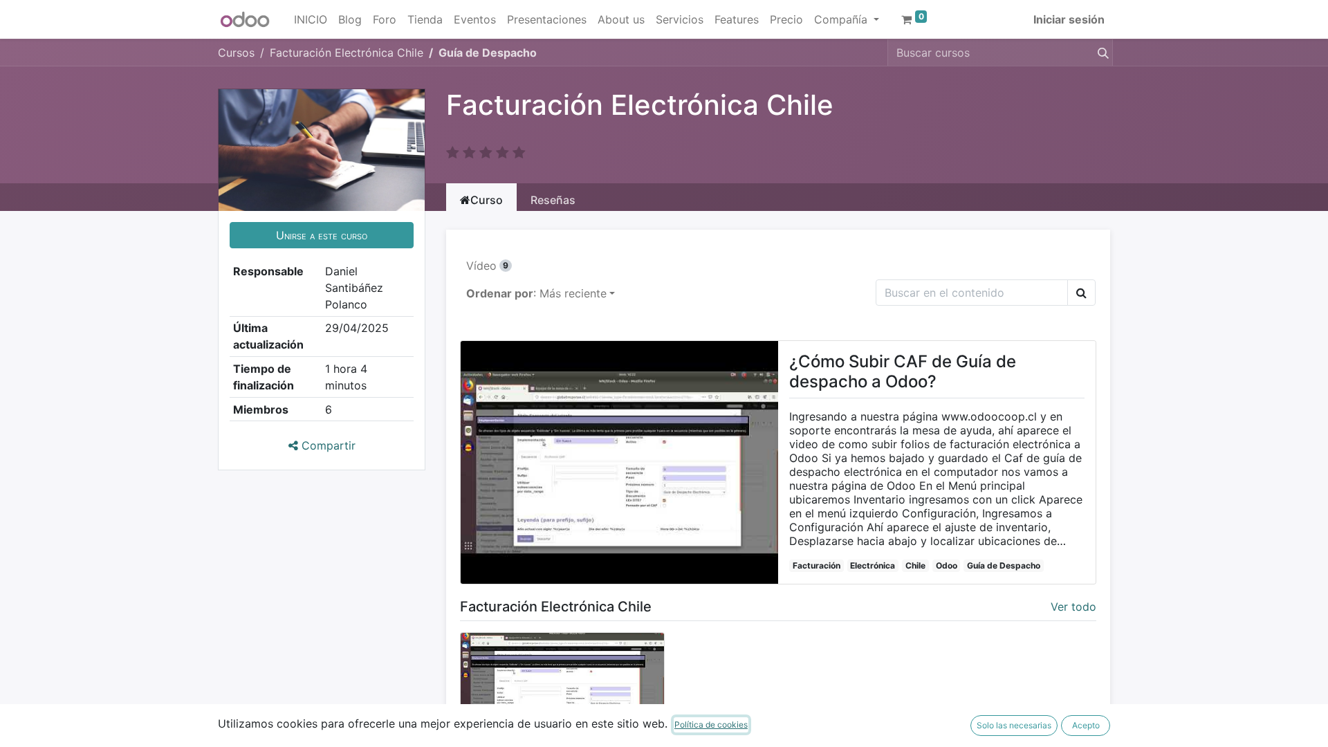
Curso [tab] (486, 200)
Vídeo (487, 266)
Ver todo (1073, 607)
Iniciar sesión (1069, 19)
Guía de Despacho (1003, 565)
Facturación (816, 565)
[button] (322, 235)
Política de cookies (711, 724)
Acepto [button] (1086, 725)
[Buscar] (1100, 52)
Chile (915, 565)
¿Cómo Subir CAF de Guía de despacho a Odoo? (902, 371)
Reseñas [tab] (553, 200)
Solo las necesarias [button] (1014, 725)
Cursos (236, 52)
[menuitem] (310, 19)
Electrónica (872, 565)
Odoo (946, 565)
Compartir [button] (327, 445)
